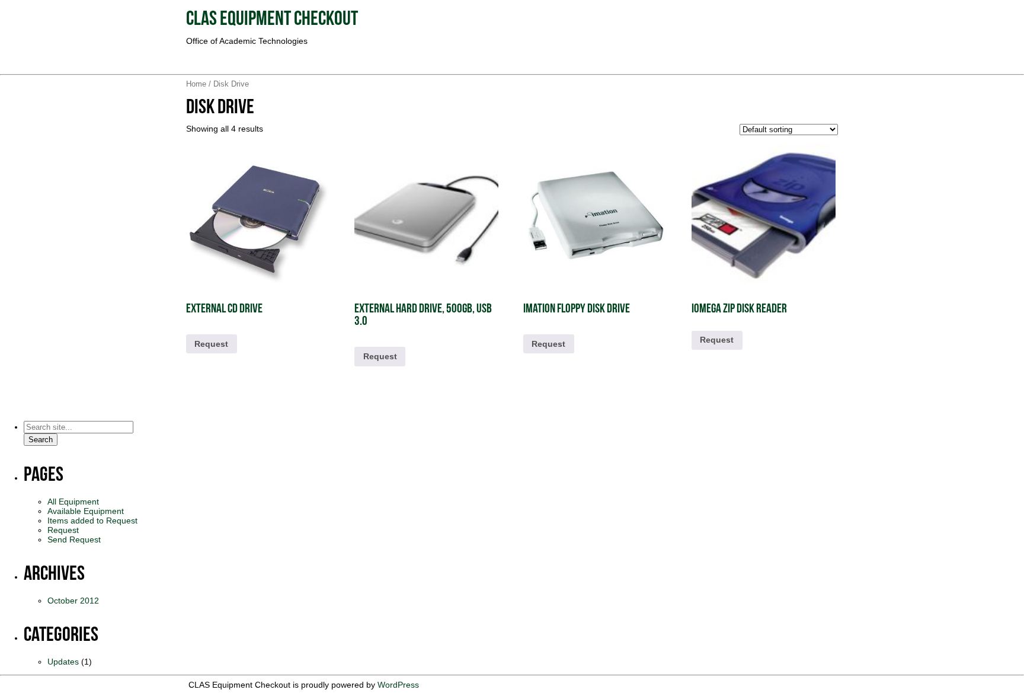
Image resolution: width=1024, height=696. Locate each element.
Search (40, 439)
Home (196, 83)
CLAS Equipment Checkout (272, 19)
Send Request (74, 539)
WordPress (398, 684)
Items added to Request (92, 520)
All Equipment (73, 501)
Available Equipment (85, 511)
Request (211, 344)
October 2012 (73, 600)
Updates (63, 661)
